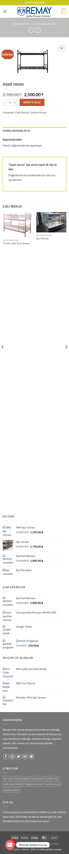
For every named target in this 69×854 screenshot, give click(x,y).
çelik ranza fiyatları (13, 784)
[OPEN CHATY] (10, 845)
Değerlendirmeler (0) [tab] (16, 130)
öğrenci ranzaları (34, 784)
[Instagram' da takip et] (12, 756)
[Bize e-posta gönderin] (25, 756)
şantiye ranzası (11, 789)
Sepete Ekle (32, 102)
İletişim (54, 843)
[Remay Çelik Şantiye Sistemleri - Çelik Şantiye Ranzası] (34, 11)
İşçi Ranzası (42, 238)
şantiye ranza (53, 784)
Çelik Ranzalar (43, 24)
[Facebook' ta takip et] (6, 756)
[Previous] (3, 354)
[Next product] (31, 30)
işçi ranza (8, 778)
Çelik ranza (52, 778)
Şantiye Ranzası (39, 112)
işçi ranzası (38, 778)
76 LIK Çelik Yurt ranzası (16, 243)
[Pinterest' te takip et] (31, 756)
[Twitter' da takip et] (19, 756)
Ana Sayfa (21, 24)
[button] (5, 11)
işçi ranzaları (22, 778)
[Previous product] (38, 30)
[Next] (66, 354)
